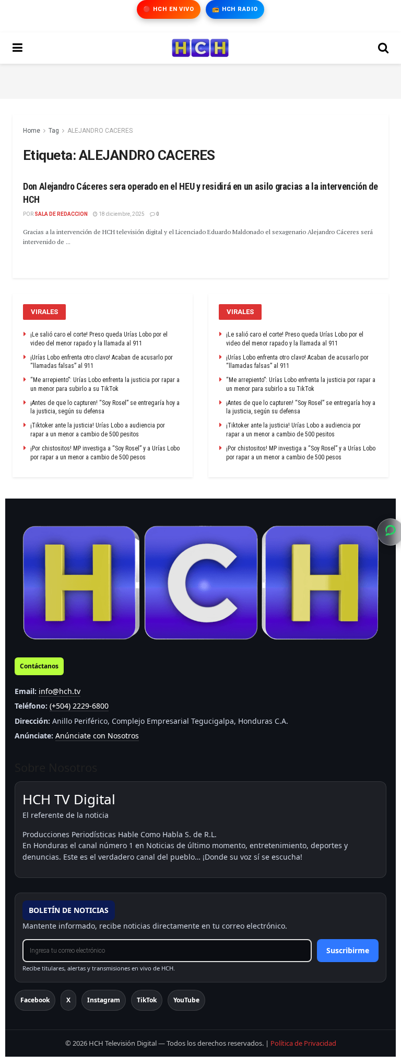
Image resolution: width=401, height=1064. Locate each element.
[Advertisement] (200, 79)
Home (31, 130)
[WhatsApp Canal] (390, 532)
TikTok (147, 1000)
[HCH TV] (200, 583)
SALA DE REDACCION (61, 214)
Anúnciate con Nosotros (97, 736)
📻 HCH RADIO (235, 9)
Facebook (35, 1000)
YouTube (186, 1000)
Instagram (103, 1000)
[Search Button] (383, 48)
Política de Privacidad (303, 1043)
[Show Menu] (17, 48)
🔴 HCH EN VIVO (168, 9)
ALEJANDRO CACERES (100, 130)
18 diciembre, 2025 (121, 214)
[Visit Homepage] (200, 48)
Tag (54, 130)
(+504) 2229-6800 (79, 706)
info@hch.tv (59, 691)
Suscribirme (347, 950)
